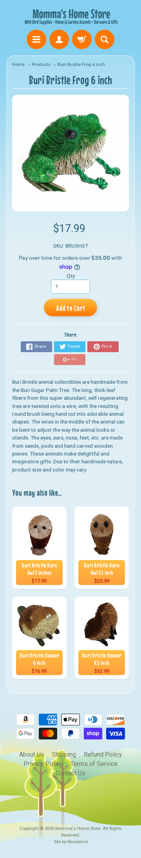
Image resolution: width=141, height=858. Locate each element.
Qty (71, 276)
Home (18, 64)
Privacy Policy (43, 764)
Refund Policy (103, 754)
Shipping (64, 754)
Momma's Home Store (77, 828)
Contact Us (70, 773)
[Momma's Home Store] (70, 16)
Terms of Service (94, 764)
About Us (31, 754)
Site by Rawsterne (71, 841)
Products (41, 64)
